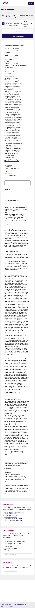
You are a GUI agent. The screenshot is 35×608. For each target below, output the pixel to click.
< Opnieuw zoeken (17, 31)
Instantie (6, 48)
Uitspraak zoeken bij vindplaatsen (13, 520)
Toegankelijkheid (20, 604)
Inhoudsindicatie (9, 76)
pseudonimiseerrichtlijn (12, 25)
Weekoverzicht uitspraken (10, 571)
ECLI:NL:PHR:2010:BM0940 (20, 65)
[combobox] (17, 183)
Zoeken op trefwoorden (10, 513)
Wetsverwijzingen (9, 157)
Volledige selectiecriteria (10, 554)
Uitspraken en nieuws (9, 9)
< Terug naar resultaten (17, 36)
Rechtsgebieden (8, 67)
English (2, 604)
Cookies (14, 604)
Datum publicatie (7, 55)
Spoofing (27, 604)
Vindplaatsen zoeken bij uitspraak (13, 518)
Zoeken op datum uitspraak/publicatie (14, 512)
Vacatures (3, 606)
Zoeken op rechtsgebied (10, 517)
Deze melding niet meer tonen (25, 23)
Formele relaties (6, 64)
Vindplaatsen (8, 163)
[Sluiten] (31, 24)
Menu (30, 3)
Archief (7, 606)
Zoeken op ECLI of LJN (10, 515)
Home (2, 9)
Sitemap (6, 604)
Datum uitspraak (7, 51)
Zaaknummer (8, 59)
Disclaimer (12, 606)
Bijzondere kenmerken (7, 72)
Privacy (10, 604)
